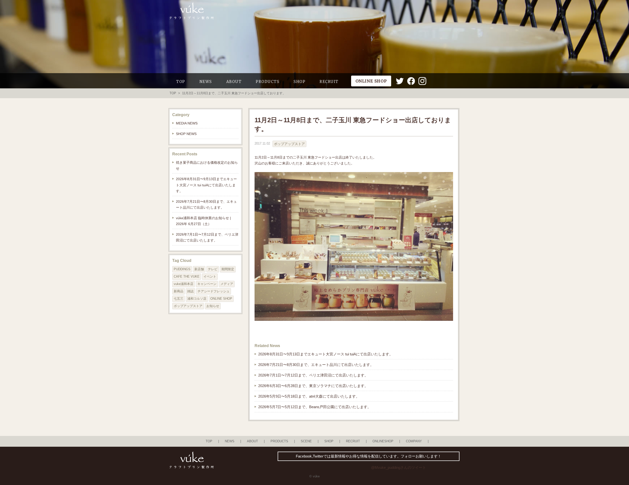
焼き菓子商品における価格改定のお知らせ (207, 165)
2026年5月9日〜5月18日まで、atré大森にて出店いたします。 (308, 396)
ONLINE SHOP (221, 298)
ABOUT (234, 81)
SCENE (306, 441)
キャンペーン (206, 284)
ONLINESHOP (382, 441)
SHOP (299, 81)
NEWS (206, 81)
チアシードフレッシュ (213, 291)
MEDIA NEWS (187, 123)
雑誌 (190, 291)
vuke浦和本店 (183, 284)
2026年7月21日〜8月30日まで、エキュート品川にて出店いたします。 (316, 365)
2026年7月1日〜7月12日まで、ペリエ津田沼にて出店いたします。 (313, 375)
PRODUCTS (267, 81)
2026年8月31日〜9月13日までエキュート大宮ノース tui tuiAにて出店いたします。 (325, 354)
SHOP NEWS (186, 134)
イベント (209, 276)
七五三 (178, 298)
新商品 (178, 291)
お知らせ (212, 306)
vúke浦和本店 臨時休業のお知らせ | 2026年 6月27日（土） (203, 221)
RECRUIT (329, 81)
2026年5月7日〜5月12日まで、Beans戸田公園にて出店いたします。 (314, 407)
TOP (180, 81)
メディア (226, 284)
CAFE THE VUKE (187, 276)
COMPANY (414, 441)
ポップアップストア (289, 144)
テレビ (212, 269)
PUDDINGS (182, 269)
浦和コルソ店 (196, 298)
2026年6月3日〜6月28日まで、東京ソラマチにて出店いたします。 (313, 386)
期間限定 (227, 269)
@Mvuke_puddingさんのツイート (398, 467)
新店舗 (199, 269)
